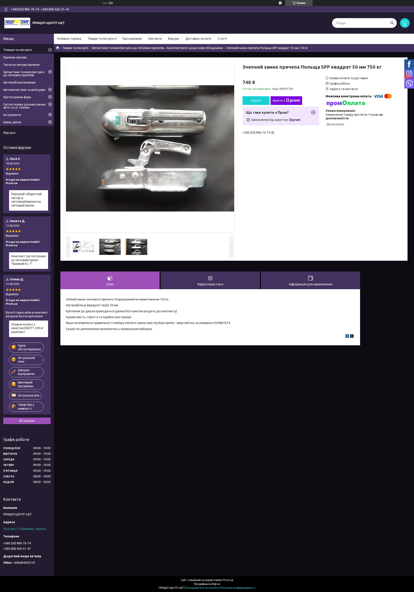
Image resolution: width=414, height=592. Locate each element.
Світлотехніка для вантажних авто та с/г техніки (24, 106)
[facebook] (347, 336)
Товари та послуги (101, 38)
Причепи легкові (15, 57)
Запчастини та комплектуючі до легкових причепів (127, 48)
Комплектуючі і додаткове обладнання (195, 48)
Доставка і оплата (198, 38)
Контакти (155, 38)
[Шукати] (392, 23)
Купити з (279, 100)
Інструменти (12, 115)
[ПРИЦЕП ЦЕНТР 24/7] (17, 23)
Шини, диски (12, 122)
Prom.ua (228, 580)
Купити (256, 100)
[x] (352, 336)
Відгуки (173, 38)
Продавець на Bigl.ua (207, 584)
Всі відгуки (27, 420)
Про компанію (132, 38)
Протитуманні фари (17, 97)
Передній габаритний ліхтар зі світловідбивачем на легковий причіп (26, 199)
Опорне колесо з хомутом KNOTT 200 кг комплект (27, 328)
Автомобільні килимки (19, 82)
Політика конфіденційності (238, 587)
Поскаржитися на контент (202, 587)
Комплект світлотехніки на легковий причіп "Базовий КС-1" (28, 259)
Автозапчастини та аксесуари (24, 90)
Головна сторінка (69, 38)
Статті (222, 38)
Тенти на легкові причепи (21, 64)
